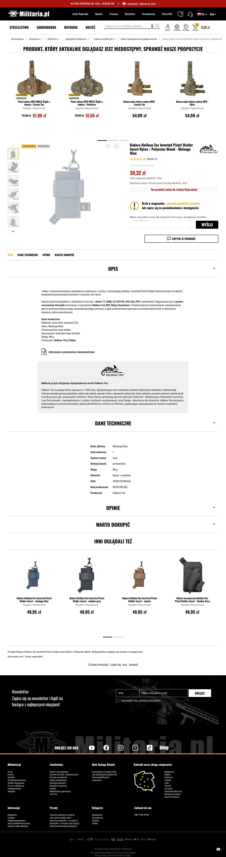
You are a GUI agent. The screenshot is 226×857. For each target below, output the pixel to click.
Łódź (167, 783)
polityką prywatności (150, 700)
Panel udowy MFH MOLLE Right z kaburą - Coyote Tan (34, 103)
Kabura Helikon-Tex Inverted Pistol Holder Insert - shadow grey (86, 600)
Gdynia (167, 774)
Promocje (113, 14)
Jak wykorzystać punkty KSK (104, 774)
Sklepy (182, 12)
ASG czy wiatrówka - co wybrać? (64, 820)
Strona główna (17, 39)
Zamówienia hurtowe (17, 780)
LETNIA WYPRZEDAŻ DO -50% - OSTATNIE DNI (93, 3)
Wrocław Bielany (172, 797)
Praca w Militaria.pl (16, 786)
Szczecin (168, 788)
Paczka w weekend (58, 777)
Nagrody (11, 791)
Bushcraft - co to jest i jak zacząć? (64, 823)
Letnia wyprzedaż (22, 95)
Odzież (95, 823)
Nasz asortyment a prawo (19, 823)
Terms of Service (118, 855)
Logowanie (96, 780)
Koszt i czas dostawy (59, 772)
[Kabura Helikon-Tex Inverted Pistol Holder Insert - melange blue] (34, 577)
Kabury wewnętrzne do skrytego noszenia (139, 39)
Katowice (169, 777)
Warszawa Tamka (172, 794)
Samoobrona (97, 818)
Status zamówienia (58, 780)
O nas (10, 772)
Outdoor (95, 820)
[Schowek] (176, 27)
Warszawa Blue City (173, 791)
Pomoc (11, 774)
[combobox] (132, 26)
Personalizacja (148, 14)
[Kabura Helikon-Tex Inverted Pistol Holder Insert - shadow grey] (86, 577)
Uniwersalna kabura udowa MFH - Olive (192, 103)
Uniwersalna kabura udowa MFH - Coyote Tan (139, 103)
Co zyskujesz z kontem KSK (104, 772)
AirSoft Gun (52, 39)
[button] (213, 14)
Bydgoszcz (169, 772)
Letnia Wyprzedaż (80, 14)
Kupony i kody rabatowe (18, 826)
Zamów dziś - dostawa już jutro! (141, 4)
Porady (54, 808)
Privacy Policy (101, 855)
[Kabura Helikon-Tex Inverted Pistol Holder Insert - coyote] (139, 577)
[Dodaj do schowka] (116, 146)
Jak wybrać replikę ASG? (60, 818)
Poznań (168, 786)
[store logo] (28, 14)
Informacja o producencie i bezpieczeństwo (72, 351)
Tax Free (53, 794)
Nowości (99, 14)
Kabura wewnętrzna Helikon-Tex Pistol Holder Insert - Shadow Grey (192, 600)
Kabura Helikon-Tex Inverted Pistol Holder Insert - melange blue (34, 600)
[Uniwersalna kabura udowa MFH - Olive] (192, 80)
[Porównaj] (108, 146)
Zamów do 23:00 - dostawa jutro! (64, 774)
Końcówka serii (21, 98)
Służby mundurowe (16, 783)
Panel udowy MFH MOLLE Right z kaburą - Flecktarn (87, 103)
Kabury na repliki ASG (103, 39)
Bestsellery (130, 14)
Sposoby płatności (58, 783)
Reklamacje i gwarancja (60, 791)
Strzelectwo (34, 39)
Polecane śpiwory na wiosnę (62, 815)
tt (144, 748)
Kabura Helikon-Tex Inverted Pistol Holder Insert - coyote (139, 600)
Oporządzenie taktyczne (75, 39)
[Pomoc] (190, 14)
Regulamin (12, 815)
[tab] (113, 273)
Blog (164, 748)
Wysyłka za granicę (58, 786)
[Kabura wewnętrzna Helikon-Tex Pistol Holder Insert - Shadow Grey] (192, 577)
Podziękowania (14, 788)
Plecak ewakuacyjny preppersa (63, 826)
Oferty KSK (167, 14)
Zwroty (53, 788)
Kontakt (11, 777)
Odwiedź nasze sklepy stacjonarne (153, 765)
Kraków (168, 780)
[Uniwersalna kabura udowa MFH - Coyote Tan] (139, 80)
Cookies (11, 818)
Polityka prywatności (17, 820)
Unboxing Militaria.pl (100, 777)
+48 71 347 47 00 (141, 815)
